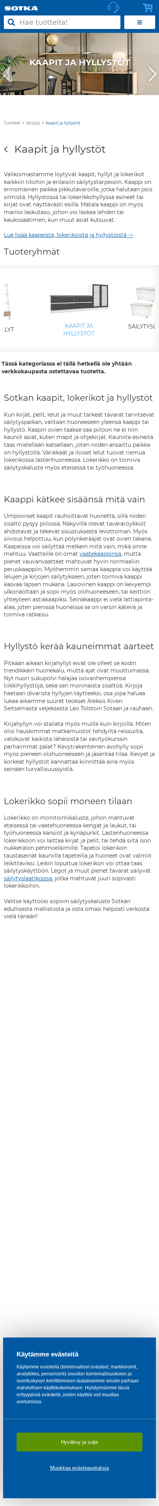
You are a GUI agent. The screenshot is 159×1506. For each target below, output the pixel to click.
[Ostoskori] (149, 7)
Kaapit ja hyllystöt (63, 123)
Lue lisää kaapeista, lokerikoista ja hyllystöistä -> (68, 234)
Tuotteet (12, 123)
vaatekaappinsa (100, 553)
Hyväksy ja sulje (79, 1442)
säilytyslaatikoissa (28, 878)
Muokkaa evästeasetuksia (79, 1468)
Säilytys (33, 123)
